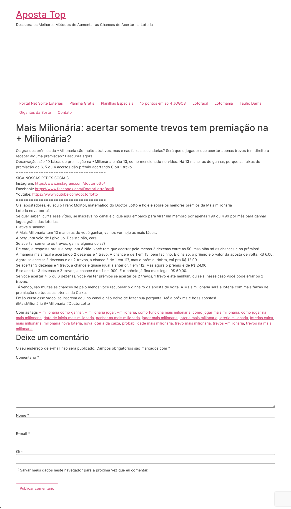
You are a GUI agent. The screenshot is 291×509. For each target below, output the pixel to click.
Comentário (27, 357)
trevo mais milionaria (193, 323)
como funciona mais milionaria (164, 312)
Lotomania (224, 103)
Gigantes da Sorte (35, 112)
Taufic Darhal (251, 103)
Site (19, 452)
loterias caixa (261, 317)
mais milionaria (29, 323)
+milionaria (126, 312)
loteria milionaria (233, 317)
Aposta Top (41, 14)
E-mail (23, 433)
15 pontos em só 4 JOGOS (163, 103)
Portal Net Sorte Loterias (41, 103)
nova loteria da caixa (102, 323)
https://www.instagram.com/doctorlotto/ (70, 183)
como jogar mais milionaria (216, 312)
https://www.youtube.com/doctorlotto (65, 194)
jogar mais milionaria (160, 317)
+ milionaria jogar (100, 312)
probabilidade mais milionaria (147, 323)
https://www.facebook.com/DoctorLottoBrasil (74, 188)
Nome (22, 415)
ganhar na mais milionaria (118, 317)
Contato (65, 112)
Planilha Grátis (82, 103)
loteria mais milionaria (198, 317)
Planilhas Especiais (117, 103)
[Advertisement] (145, 64)
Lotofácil (200, 103)
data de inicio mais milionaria (69, 317)
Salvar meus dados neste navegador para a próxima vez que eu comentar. (84, 470)
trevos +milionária (228, 323)
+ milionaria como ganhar (61, 312)
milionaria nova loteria (63, 323)
